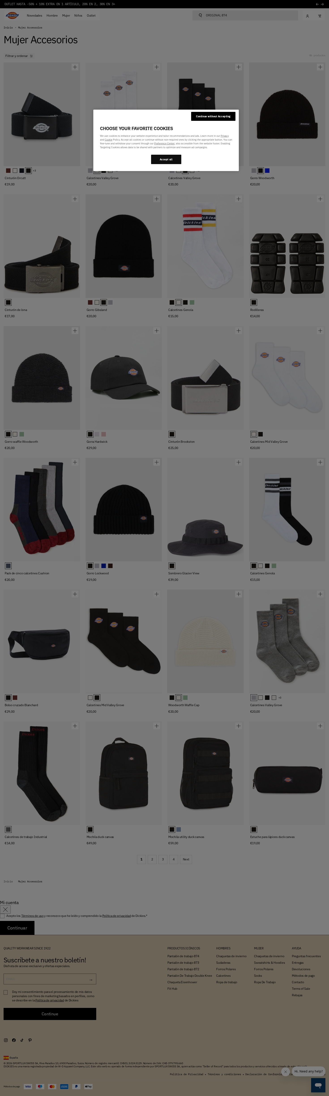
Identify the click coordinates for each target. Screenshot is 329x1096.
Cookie (108, 139)
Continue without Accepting (213, 116)
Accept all (166, 159)
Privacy (225, 135)
